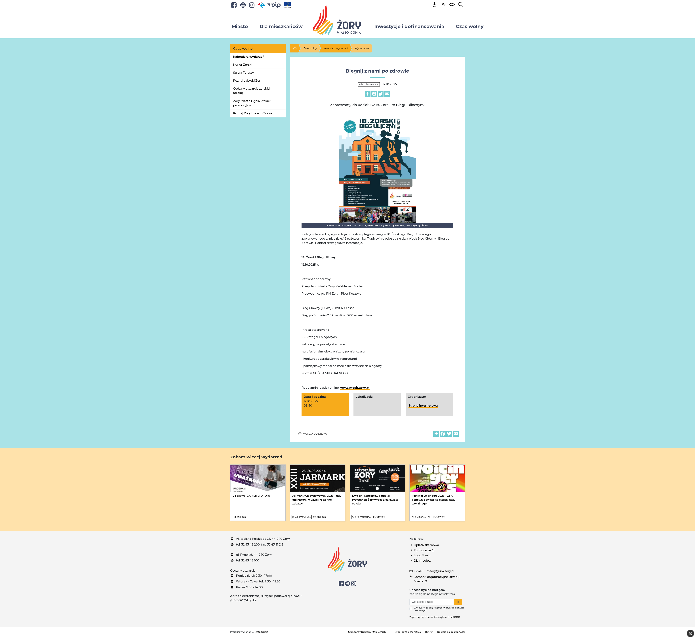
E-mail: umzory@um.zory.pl (434, 571)
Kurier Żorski (242, 64)
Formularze (422, 550)
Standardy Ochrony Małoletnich (367, 632)
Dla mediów (422, 560)
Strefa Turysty (243, 72)
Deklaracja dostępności (451, 632)
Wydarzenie (362, 48)
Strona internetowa (423, 405)
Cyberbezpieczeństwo (408, 632)
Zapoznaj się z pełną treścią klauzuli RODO (434, 617)
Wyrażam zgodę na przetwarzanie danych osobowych (439, 609)
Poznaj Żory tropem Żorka (252, 113)
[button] (443, 4)
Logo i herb (422, 555)
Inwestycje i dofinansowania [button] (409, 26)
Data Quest (261, 632)
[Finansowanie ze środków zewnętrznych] (287, 5)
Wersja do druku (315, 433)
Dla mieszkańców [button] (281, 26)
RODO (429, 632)
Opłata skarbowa (426, 545)
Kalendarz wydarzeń (248, 56)
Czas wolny (310, 48)
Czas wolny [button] (469, 26)
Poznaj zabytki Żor (246, 80)
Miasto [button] (240, 26)
